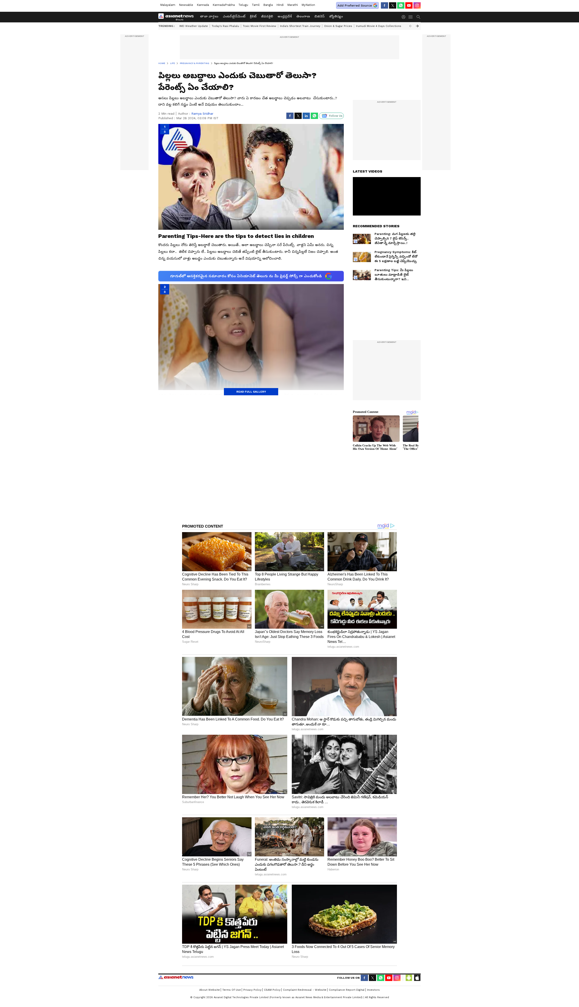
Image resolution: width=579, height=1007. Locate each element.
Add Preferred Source (354, 5)
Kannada (203, 5)
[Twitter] (392, 5)
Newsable (186, 5)
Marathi (292, 5)
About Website (209, 989)
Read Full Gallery (251, 391)
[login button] (405, 17)
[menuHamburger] (410, 16)
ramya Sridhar (202, 113)
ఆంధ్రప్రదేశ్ (285, 16)
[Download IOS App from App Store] (417, 978)
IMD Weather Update (193, 26)
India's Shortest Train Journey (300, 26)
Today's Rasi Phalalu (225, 26)
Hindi (280, 5)
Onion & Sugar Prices (338, 26)
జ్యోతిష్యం (336, 16)
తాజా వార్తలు (209, 16)
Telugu (243, 5)
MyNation (308, 5)
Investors (373, 989)
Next (417, 26)
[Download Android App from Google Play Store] (409, 978)
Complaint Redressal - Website (304, 989)
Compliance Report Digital (347, 989)
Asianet (175, 977)
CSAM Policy (272, 989)
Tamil (256, 5)
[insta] (417, 5)
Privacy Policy (252, 989)
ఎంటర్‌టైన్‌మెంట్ (234, 16)
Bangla (268, 5)
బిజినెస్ (319, 16)
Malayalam (167, 5)
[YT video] (409, 5)
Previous (410, 26)
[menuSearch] (418, 17)
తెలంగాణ (303, 16)
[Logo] (177, 17)
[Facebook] (384, 5)
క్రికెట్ (253, 16)
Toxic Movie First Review (259, 26)
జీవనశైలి (267, 16)
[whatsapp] (400, 5)
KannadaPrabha (224, 5)
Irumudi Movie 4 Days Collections (378, 26)
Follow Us (335, 115)
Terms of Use (231, 989)
